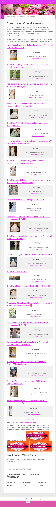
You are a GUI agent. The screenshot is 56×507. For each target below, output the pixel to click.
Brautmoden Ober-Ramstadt (28, 422)
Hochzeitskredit (15, 2)
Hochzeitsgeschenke (30, 2)
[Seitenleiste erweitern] (2, 17)
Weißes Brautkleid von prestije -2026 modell (25, 199)
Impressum (19, 499)
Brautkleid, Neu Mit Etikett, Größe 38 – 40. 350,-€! (28, 286)
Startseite (5, 2)
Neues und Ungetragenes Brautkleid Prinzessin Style (29, 254)
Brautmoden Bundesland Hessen (21, 17)
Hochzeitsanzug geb (47, 2)
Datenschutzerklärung (33, 499)
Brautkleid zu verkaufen (17, 271)
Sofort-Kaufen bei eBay (37, 58)
